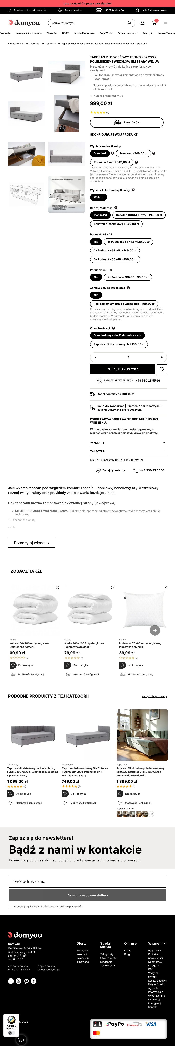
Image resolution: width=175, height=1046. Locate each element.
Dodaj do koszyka (122, 369)
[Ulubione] (162, 369)
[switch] (11, 1033)
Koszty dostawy (157, 980)
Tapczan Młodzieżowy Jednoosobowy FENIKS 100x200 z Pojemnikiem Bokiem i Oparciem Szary (32, 772)
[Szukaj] (129, 23)
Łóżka (13, 639)
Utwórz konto (108, 958)
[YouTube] (18, 981)
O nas (127, 950)
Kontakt (152, 1007)
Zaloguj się (106, 954)
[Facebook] (11, 981)
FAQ (150, 969)
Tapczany (67, 764)
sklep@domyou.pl (48, 969)
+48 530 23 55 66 (148, 380)
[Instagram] (33, 981)
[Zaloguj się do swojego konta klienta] (142, 23)
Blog (127, 954)
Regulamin (154, 950)
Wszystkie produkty (154, 696)
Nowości (81, 954)
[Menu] (17, 1016)
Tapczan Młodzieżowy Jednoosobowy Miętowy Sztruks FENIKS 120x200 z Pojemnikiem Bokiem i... (141, 772)
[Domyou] (24, 23)
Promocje (82, 950)
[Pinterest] (26, 981)
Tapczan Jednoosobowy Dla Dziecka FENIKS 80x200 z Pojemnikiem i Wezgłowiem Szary (85, 772)
